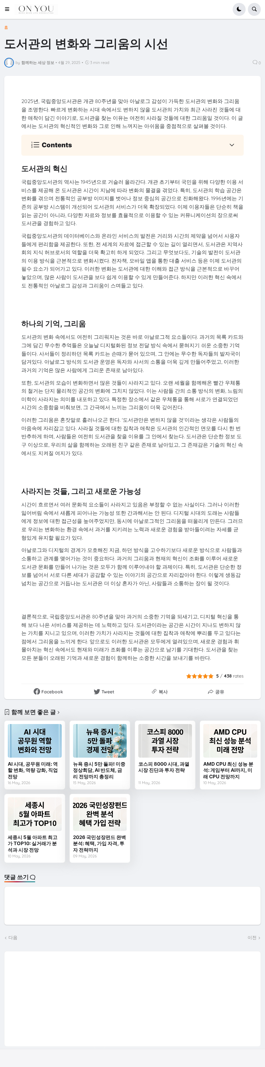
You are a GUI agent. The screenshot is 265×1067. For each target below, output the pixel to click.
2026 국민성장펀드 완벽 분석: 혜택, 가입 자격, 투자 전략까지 (99, 843)
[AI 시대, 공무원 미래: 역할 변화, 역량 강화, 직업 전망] (34, 741)
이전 (252, 937)
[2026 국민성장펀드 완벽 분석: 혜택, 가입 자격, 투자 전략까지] (100, 814)
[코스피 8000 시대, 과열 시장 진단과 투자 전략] (165, 741)
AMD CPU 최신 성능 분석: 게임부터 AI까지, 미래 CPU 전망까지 (228, 770)
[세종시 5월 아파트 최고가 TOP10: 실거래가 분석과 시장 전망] (34, 814)
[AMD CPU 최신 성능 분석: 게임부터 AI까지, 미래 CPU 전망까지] (230, 741)
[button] (9, 9)
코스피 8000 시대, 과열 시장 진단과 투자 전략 (163, 767)
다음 (12, 937)
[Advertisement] (132, 996)
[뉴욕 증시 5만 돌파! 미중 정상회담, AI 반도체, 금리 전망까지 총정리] (100, 741)
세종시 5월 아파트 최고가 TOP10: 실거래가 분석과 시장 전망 (33, 843)
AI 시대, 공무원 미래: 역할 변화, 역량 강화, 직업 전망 (33, 770)
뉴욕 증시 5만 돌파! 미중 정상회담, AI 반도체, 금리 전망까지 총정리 (99, 770)
